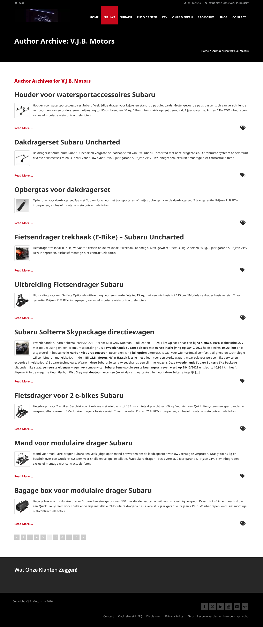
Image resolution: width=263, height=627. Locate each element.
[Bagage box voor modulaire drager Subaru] (22, 506)
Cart (21, 3)
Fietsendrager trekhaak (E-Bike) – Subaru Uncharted (99, 236)
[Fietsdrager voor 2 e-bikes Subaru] (22, 411)
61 (76, 537)
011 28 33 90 (194, 3)
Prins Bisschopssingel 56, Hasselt (228, 3)
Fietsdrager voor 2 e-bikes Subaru (68, 395)
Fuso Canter (147, 17)
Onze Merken (182, 17)
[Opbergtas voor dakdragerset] (22, 205)
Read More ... (23, 128)
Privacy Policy (174, 616)
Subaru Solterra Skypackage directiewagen (84, 331)
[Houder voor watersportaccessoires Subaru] (22, 110)
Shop (223, 17)
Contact (239, 17)
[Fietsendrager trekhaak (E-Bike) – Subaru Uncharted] (22, 253)
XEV (164, 17)
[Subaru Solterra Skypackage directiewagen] (22, 348)
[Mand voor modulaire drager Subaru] (22, 459)
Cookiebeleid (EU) (130, 616)
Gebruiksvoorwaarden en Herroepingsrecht (218, 616)
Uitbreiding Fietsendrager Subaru (69, 284)
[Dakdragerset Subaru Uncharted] (22, 158)
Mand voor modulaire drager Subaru (73, 442)
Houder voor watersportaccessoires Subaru (84, 94)
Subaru (126, 17)
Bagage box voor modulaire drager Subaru (83, 490)
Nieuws (109, 17)
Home (94, 17)
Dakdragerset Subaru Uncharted (67, 141)
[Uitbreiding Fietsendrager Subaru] (22, 300)
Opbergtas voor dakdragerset (62, 189)
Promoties (206, 17)
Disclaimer (153, 616)
